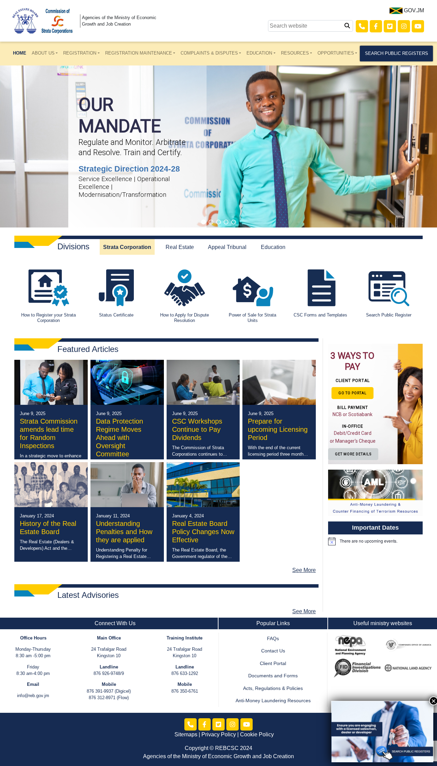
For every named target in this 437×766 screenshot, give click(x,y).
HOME (19, 53)
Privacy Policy (218, 734)
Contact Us (273, 650)
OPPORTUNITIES (336, 53)
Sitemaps (185, 734)
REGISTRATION (79, 53)
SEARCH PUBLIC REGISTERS (396, 53)
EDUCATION (259, 53)
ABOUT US (43, 53)
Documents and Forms (273, 675)
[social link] (362, 26)
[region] (218, 146)
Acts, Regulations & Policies (273, 688)
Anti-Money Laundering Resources (273, 700)
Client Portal (273, 663)
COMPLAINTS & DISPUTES (209, 53)
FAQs (273, 638)
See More (304, 570)
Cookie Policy (257, 734)
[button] (203, 222)
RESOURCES (295, 53)
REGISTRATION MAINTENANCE (138, 53)
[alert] (375, 541)
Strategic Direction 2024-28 (129, 168)
